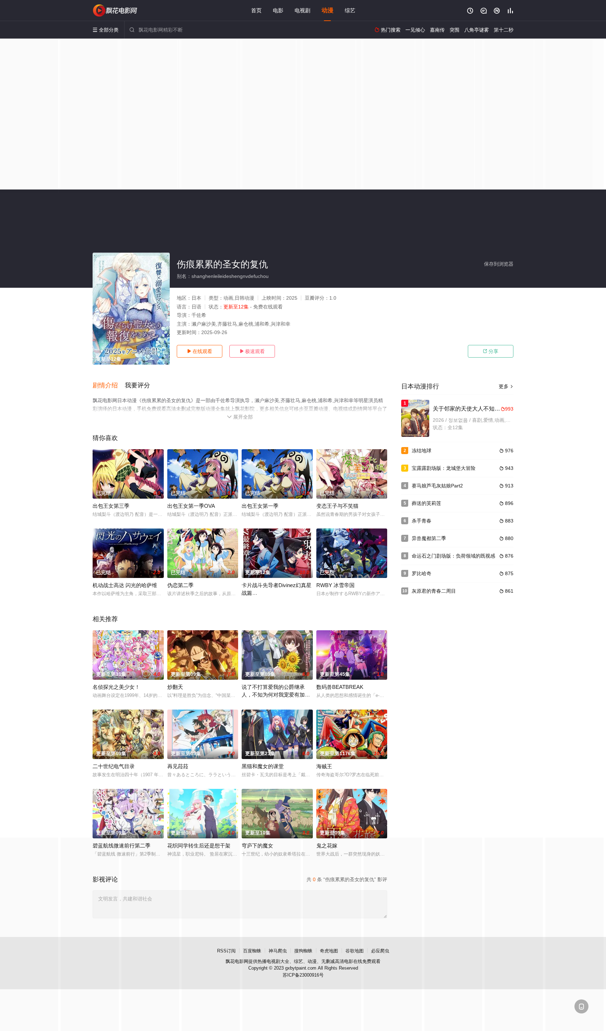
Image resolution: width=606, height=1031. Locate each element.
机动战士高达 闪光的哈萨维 (125, 585)
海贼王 (324, 766)
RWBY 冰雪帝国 (335, 585)
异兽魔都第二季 (429, 538)
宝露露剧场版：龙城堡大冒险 (444, 468)
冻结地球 (421, 450)
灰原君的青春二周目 (434, 591)
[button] (109, 385)
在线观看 (199, 351)
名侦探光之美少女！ (116, 687)
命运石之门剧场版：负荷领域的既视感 (453, 556)
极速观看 (252, 351)
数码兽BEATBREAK (339, 687)
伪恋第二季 (180, 585)
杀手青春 (421, 521)
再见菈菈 (177, 766)
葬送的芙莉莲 (426, 503)
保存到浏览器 (498, 264)
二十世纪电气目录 (114, 766)
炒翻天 (175, 687)
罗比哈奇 (421, 573)
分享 (490, 351)
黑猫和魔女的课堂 (263, 766)
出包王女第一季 (260, 506)
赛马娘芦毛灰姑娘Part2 (437, 485)
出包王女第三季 (111, 506)
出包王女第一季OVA (191, 506)
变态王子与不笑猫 (337, 506)
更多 (506, 386)
